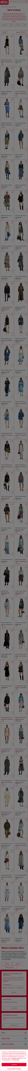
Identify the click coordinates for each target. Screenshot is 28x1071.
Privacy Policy (7, 1059)
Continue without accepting (14, 1068)
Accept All (14, 1064)
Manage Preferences (17, 1058)
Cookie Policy (16, 1059)
